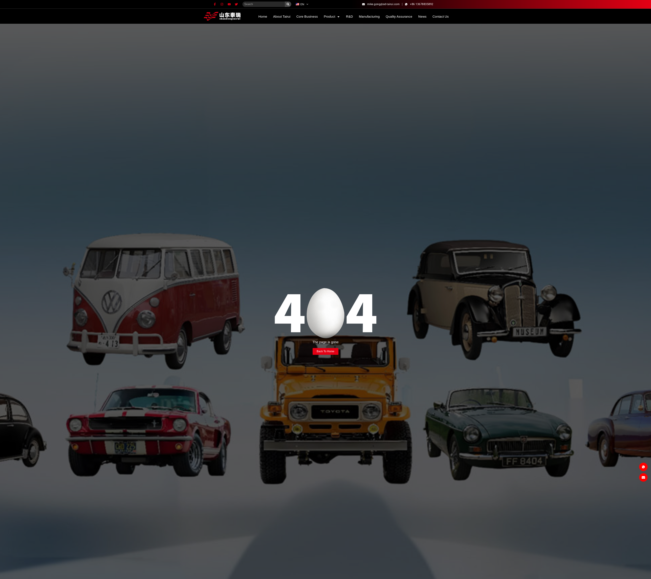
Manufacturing (369, 16)
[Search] (288, 4)
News (422, 16)
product (329, 16)
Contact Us (440, 16)
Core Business (307, 16)
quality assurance (399, 16)
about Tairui (281, 16)
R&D (349, 16)
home (262, 16)
